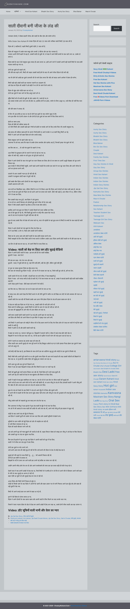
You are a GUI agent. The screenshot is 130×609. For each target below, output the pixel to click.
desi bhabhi (96, 368)
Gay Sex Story (99, 167)
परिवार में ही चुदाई (98, 289)
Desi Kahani (98, 154)
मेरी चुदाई (96, 309)
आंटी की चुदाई (97, 237)
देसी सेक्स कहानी (98, 275)
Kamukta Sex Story (101, 192)
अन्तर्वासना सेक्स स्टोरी (100, 233)
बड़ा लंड (103, 415)
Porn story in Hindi (107, 404)
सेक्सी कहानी (116, 415)
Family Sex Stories (100, 157)
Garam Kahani (106, 378)
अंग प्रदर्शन (105, 409)
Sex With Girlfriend (109, 407)
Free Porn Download (105, 97)
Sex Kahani (98, 209)
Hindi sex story (108, 382)
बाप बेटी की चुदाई (98, 296)
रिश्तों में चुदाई (97, 316)
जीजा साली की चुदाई (28, 516)
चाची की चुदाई (97, 261)
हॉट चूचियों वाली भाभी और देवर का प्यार (38, 510)
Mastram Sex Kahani (102, 86)
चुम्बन (106, 412)
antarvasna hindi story (104, 359)
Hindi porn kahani (16, 518)
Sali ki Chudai (65, 518)
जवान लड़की (97, 268)
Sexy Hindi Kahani (103, 69)
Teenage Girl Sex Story (102, 219)
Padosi (96, 202)
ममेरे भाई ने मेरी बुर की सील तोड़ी (18, 520)
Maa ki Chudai (91, 11)
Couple (96, 150)
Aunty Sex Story (63, 11)
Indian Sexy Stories (101, 185)
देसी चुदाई (73, 518)
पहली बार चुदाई (98, 292)
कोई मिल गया (97, 247)
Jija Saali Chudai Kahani (39, 518)
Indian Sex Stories (100, 178)
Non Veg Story (104, 401)
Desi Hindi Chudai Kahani (104, 93)
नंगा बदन (98, 415)
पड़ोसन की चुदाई (98, 282)
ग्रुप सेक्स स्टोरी (98, 258)
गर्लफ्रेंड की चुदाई (98, 254)
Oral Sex (114, 400)
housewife (102, 389)
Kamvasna (114, 392)
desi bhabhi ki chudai (108, 368)
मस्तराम (79, 518)
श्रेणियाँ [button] (16, 11)
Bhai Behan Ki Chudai (107, 363)
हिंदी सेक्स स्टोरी (98, 330)
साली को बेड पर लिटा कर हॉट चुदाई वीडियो (40, 249)
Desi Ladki (108, 371)
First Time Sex (99, 161)
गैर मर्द (103, 412)
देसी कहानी (115, 412)
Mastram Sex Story (103, 396)
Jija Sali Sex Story (16, 516)
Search (96, 25)
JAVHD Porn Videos (101, 100)
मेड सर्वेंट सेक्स (97, 306)
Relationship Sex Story (102, 206)
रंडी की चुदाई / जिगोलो (100, 313)
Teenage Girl (98, 216)
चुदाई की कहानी (98, 264)
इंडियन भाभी (112, 409)
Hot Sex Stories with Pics (104, 83)
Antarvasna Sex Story (102, 90)
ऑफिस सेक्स (97, 244)
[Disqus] (45, 559)
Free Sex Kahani (100, 79)
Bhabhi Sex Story (47, 11)
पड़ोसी (95, 285)
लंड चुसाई (109, 415)
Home (8, 11)
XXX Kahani (98, 226)
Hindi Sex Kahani (31, 11)
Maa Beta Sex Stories (102, 195)
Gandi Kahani (107, 376)
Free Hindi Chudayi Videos (104, 73)
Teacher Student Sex (102, 212)
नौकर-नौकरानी (98, 278)
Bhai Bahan (77, 11)
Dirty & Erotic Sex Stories (104, 76)
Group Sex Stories (100, 171)
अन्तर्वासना (96, 230)
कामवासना (96, 412)
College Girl (115, 366)
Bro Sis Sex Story (100, 147)
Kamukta (104, 393)
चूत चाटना (110, 412)
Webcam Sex (98, 223)
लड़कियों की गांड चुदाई (100, 323)
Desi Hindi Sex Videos (79, 606)
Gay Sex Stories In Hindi (103, 164)
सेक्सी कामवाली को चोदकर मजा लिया (19, 523)
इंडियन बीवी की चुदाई (100, 240)
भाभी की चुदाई (97, 303)
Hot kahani (27, 518)
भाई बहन (96, 299)
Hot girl (109, 385)
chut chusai (104, 366)
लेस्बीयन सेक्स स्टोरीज (100, 327)
